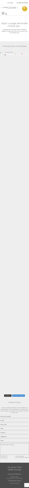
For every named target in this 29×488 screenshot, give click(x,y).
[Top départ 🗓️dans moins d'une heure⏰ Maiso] (14, 149)
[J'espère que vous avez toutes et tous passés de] (14, 318)
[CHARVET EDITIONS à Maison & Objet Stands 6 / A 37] (14, 183)
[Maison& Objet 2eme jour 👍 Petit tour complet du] (14, 166)
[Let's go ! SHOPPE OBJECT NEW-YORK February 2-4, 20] (14, 133)
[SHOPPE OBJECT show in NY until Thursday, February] (14, 234)
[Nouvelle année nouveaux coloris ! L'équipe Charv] (14, 267)
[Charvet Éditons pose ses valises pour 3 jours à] (14, 335)
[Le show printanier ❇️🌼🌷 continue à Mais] (14, 351)
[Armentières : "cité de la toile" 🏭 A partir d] (14, 368)
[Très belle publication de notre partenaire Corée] (14, 284)
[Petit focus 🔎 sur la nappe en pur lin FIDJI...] (14, 99)
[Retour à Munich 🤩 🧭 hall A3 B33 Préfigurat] (14, 65)
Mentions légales (14, 476)
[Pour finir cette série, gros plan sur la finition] (14, 385)
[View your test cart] (24, 10)
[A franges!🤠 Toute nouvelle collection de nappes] (14, 250)
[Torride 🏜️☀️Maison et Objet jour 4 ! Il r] (14, 301)
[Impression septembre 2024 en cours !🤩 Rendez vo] (14, 200)
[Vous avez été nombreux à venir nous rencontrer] (14, 82)
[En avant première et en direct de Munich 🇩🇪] (14, 217)
